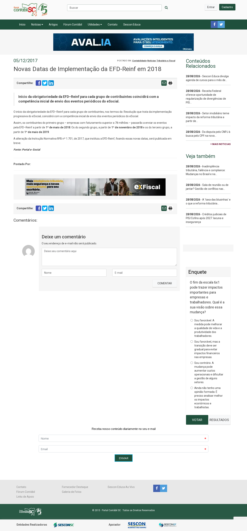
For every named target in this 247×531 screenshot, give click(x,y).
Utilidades (94, 24)
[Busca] (166, 7)
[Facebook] (156, 488)
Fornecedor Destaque (75, 487)
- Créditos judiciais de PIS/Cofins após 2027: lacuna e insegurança (206, 218)
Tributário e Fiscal (165, 60)
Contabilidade (139, 60)
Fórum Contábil (72, 24)
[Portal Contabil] (32, 511)
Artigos (53, 24)
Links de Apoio (25, 496)
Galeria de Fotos (71, 491)
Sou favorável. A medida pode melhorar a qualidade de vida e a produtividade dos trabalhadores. (208, 328)
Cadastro (227, 7)
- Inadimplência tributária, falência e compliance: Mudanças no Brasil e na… (205, 170)
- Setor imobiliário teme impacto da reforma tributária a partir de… (207, 117)
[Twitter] (163, 488)
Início (22, 24)
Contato (113, 24)
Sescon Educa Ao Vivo (121, 487)
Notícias (36, 24)
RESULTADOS (219, 420)
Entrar (211, 7)
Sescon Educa (131, 24)
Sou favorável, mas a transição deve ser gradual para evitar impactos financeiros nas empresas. (207, 349)
